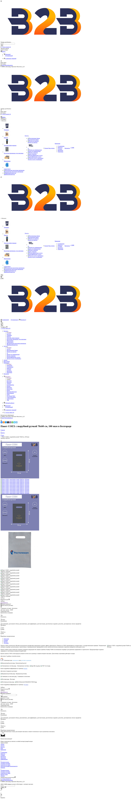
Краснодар (9, 389)
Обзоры (3, 776)
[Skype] (14, 422)
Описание (6, 638)
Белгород (9, 380)
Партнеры (3, 758)
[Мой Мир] (6, 422)
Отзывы (6, 640)
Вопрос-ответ (4, 774)
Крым (8, 390)
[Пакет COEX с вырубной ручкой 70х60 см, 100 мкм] (20, 478)
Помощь (3, 767)
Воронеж (9, 382)
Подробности (4, 602)
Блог (2, 748)
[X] (8, 422)
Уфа (8, 400)
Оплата (6, 641)
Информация (4, 759)
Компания (9, 365)
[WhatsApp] (12, 422)
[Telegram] (17, 422)
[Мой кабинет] (1, 277)
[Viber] (10, 422)
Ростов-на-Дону (11, 396)
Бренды (3, 747)
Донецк (9, 383)
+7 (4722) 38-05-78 (6, 47)
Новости (3, 753)
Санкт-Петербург (11, 397)
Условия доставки (5, 763)
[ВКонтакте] (1, 422)
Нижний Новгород (12, 391)
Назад (9, 332)
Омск (8, 394)
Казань (8, 386)
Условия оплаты (5, 762)
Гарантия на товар (5, 765)
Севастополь (10, 398)
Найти (2, 787)
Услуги (8, 349)
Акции (2, 744)
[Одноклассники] (4, 422)
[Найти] (2, 45)
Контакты (3, 756)
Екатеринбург (10, 385)
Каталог (9, 333)
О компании (4, 752)
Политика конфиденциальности (9, 766)
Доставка (6, 643)
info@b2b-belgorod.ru (7, 65)
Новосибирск (10, 393)
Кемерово (9, 387)
